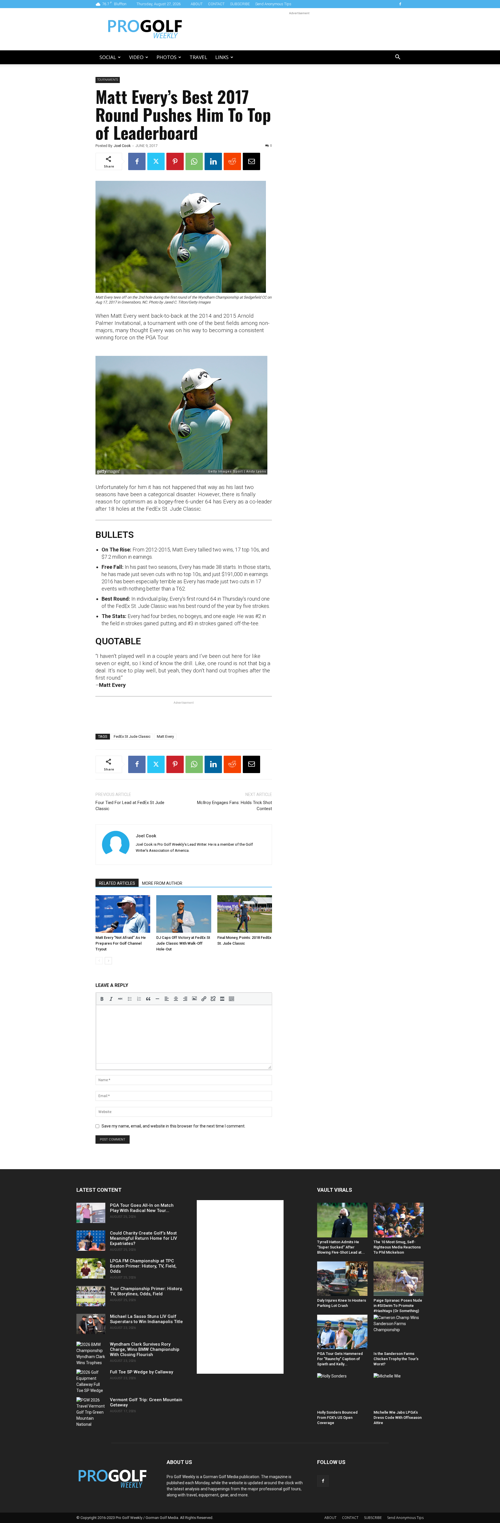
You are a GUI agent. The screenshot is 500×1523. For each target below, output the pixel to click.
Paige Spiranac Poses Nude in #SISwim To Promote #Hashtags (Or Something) (398, 1305)
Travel (198, 57)
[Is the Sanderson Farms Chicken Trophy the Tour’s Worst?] (399, 1332)
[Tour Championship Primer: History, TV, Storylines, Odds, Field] (90, 1296)
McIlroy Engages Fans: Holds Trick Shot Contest (234, 805)
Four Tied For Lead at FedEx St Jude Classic (129, 805)
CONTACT (216, 4)
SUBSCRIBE (240, 4)
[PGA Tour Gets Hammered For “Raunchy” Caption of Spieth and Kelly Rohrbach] (342, 1332)
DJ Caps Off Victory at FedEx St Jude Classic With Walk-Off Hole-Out (183, 943)
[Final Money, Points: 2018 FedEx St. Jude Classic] (244, 914)
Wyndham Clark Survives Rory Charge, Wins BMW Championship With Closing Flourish (144, 1349)
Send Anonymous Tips (273, 4)
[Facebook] (400, 4)
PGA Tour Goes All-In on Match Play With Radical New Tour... (142, 1208)
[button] (398, 57)
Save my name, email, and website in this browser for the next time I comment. (173, 1126)
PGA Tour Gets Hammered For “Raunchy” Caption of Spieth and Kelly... (340, 1358)
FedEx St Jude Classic (132, 736)
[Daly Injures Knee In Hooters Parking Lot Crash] (342, 1278)
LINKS (222, 57)
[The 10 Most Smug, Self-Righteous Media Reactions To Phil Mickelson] (399, 1220)
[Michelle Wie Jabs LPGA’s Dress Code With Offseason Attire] (399, 1390)
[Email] (251, 161)
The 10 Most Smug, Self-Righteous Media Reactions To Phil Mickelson (397, 1247)
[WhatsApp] (194, 161)
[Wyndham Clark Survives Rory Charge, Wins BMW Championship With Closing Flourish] (90, 1354)
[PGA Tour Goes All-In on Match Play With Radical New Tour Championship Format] (90, 1213)
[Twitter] (156, 161)
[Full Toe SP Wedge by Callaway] (90, 1381)
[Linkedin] (213, 161)
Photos (167, 57)
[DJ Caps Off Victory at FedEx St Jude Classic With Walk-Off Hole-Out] (183, 914)
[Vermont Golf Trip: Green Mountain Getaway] (90, 1412)
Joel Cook (122, 146)
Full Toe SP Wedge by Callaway (141, 1372)
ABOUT (197, 4)
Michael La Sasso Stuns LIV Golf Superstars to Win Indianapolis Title (146, 1319)
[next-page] (108, 960)
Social (108, 57)
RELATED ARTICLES (117, 883)
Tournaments (107, 79)
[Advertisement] (299, 29)
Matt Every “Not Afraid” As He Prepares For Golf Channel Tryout (120, 943)
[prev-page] (99, 960)
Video (136, 57)
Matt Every (165, 736)
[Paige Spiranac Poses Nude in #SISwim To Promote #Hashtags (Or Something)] (399, 1278)
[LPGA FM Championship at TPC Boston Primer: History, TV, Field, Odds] (90, 1268)
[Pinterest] (175, 161)
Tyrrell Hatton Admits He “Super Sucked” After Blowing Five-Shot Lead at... (341, 1247)
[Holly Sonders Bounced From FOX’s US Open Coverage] (342, 1390)
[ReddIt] (232, 161)
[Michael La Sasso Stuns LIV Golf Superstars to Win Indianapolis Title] (90, 1324)
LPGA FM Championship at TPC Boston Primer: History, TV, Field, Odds (143, 1266)
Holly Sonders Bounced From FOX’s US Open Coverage (337, 1417)
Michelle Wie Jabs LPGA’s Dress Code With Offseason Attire (398, 1417)
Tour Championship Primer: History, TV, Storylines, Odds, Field (146, 1291)
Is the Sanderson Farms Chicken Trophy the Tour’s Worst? (396, 1358)
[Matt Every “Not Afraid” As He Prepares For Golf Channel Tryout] (122, 914)
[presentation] (102, 998)
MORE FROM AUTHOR (162, 883)
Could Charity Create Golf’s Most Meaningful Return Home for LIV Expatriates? (143, 1238)
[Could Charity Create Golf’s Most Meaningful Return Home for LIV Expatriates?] (90, 1240)
